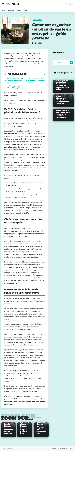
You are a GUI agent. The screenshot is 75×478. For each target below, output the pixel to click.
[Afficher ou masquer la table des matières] (37, 74)
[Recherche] (66, 4)
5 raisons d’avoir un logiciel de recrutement (41, 428)
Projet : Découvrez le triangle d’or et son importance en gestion (62, 99)
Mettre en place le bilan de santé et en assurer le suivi (36, 80)
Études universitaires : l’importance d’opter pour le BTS (24, 427)
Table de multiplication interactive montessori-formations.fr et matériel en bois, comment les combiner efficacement (63, 111)
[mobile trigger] (3, 4)
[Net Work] (13, 4)
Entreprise (37, 19)
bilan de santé (11, 53)
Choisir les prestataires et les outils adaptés (15, 87)
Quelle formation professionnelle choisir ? (8, 429)
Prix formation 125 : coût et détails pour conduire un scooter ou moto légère (62, 84)
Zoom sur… (17, 418)
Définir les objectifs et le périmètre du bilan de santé (15, 80)
